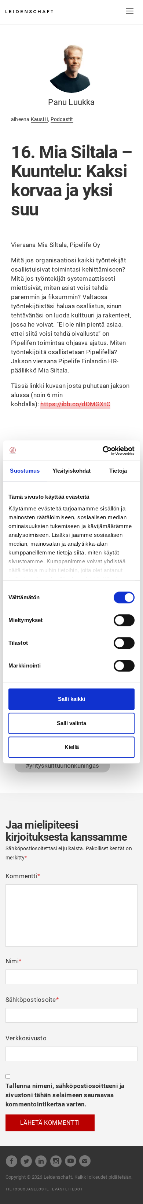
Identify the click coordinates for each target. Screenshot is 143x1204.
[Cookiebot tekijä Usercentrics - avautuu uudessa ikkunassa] (103, 450)
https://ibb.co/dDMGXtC (75, 404)
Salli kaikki (71, 699)
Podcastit (62, 119)
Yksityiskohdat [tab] (71, 471)
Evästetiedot (67, 1189)
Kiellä (72, 747)
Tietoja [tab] (118, 471)
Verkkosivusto (26, 1038)
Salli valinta (71, 723)
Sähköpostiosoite (32, 999)
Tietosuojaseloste (27, 1189)
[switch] (124, 620)
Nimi (13, 961)
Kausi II (39, 119)
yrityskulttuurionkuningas (64, 765)
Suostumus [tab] (25, 471)
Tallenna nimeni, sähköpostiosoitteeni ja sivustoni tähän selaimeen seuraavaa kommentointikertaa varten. (65, 1095)
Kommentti (23, 876)
